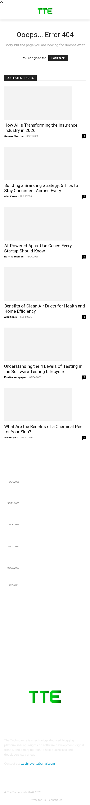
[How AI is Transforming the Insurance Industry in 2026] (45, 103)
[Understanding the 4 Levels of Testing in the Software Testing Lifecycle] (45, 344)
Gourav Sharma (14, 136)
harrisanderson (14, 256)
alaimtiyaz (11, 437)
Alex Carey (10, 196)
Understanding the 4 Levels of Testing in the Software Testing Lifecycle (43, 369)
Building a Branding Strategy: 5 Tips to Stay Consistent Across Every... (41, 188)
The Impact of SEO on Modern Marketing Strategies (42, 541)
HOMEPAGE (58, 58)
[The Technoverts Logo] (45, 11)
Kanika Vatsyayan (15, 377)
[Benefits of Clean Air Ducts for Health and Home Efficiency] (45, 284)
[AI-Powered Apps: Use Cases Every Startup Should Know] (45, 223)
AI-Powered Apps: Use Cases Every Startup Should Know (38, 248)
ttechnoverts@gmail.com (38, 763)
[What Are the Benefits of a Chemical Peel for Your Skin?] (45, 404)
